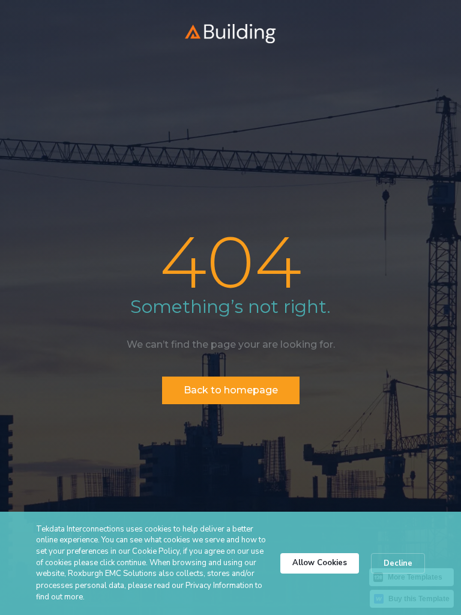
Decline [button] (398, 563)
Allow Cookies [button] (319, 562)
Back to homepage (231, 390)
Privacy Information (219, 585)
